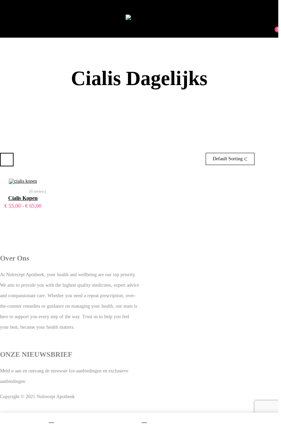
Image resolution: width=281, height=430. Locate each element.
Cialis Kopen (23, 198)
